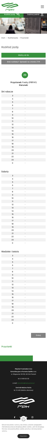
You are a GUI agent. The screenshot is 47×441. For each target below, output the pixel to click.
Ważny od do (23, 55)
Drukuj (38, 335)
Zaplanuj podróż (33, 14)
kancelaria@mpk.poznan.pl (25, 383)
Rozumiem (23, 436)
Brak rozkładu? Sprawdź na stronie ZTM (23, 61)
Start (3, 38)
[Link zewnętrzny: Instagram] (32, 417)
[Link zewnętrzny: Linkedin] (20, 417)
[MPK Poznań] (4, 6)
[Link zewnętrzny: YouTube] (26, 417)
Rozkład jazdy (10, 14)
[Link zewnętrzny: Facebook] (15, 417)
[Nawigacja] (42, 6)
